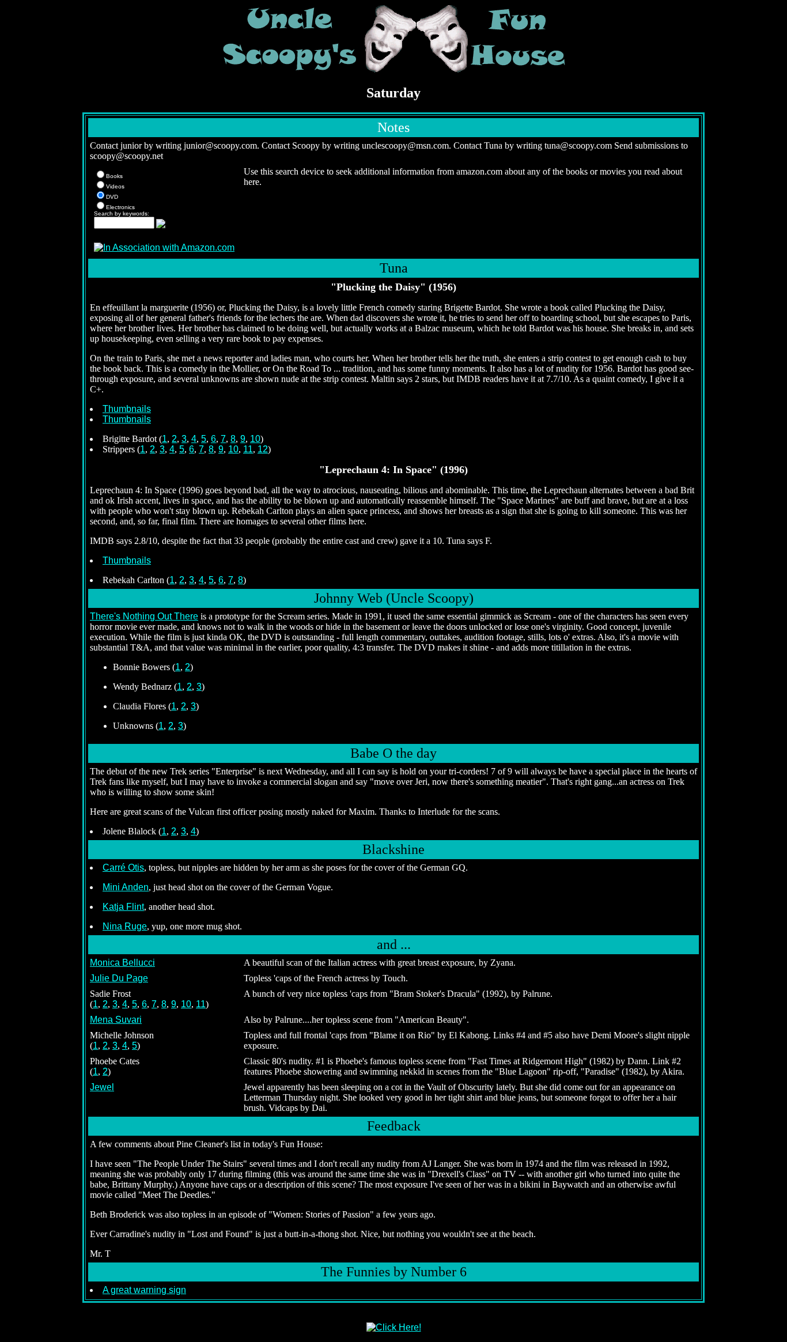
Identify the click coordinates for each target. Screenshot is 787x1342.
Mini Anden (126, 887)
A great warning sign (144, 1290)
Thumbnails (127, 409)
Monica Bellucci (122, 962)
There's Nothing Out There (144, 616)
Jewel (102, 1087)
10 (255, 439)
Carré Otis (123, 867)
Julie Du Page (119, 978)
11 (248, 449)
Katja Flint (123, 907)
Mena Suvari (116, 1020)
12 (263, 449)
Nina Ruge (125, 926)
